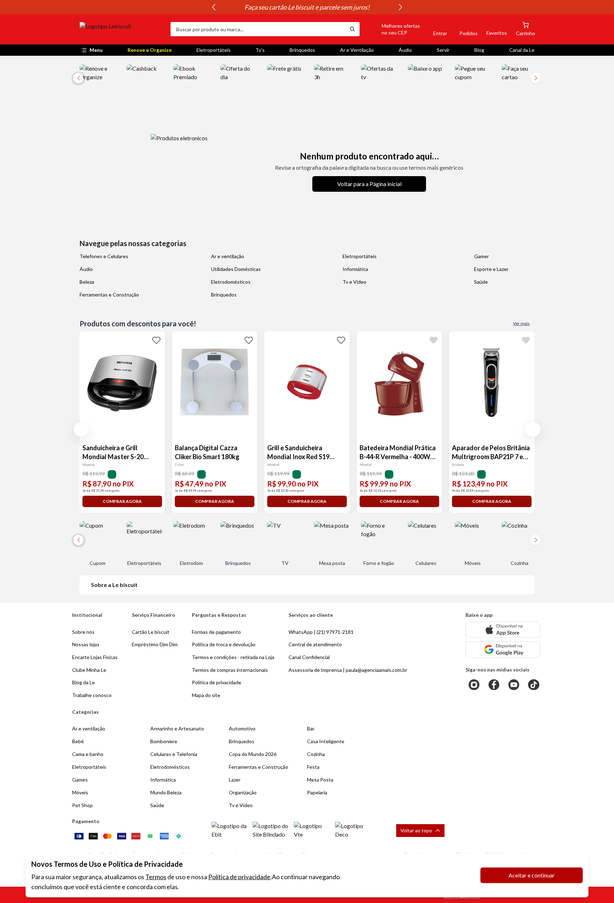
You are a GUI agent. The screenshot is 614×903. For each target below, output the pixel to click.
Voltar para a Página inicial (369, 183)
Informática (355, 269)
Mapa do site (206, 695)
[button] (392, 29)
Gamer (481, 256)
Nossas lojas (85, 644)
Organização (243, 792)
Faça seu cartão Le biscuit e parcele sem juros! (307, 7)
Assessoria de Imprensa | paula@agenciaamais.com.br (348, 670)
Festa (313, 767)
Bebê (78, 741)
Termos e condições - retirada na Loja (233, 657)
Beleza (87, 282)
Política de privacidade (239, 877)
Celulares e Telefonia (173, 754)
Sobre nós (83, 632)
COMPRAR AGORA (122, 501)
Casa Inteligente (325, 741)
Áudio (405, 50)
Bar (310, 728)
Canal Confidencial (309, 657)
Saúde (481, 282)
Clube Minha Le (89, 670)
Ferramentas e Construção (109, 295)
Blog (479, 50)
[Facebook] (493, 684)
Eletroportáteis (213, 50)
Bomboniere (163, 741)
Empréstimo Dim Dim (155, 644)
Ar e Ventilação (357, 50)
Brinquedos (302, 50)
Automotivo (242, 728)
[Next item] (400, 7)
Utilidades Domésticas (236, 269)
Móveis (80, 792)
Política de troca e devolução (223, 644)
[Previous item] (213, 7)
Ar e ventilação (227, 256)
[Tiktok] (533, 684)
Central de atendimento (315, 644)
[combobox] (258, 29)
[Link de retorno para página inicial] (122, 29)
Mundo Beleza (166, 792)
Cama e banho (87, 754)
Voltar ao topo (416, 830)
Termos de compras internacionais (230, 670)
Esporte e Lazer (491, 269)
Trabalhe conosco (92, 695)
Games (80, 780)
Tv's (260, 50)
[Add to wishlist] (156, 340)
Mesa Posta (320, 780)
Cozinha (316, 754)
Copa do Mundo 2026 (252, 754)
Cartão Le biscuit (150, 632)
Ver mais (521, 323)
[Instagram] (474, 684)
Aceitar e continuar (531, 875)
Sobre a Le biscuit (114, 584)
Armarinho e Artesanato (177, 728)
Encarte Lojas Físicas (95, 657)
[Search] (352, 29)
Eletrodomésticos (231, 282)
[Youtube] (513, 684)
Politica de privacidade (216, 682)
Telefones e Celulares (104, 256)
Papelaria (317, 792)
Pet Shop (82, 805)
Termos (155, 877)
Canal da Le (521, 50)
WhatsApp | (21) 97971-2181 (321, 632)
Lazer (235, 780)
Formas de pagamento (216, 632)
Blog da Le (83, 682)
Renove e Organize (150, 50)
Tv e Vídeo (354, 282)
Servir (443, 50)
